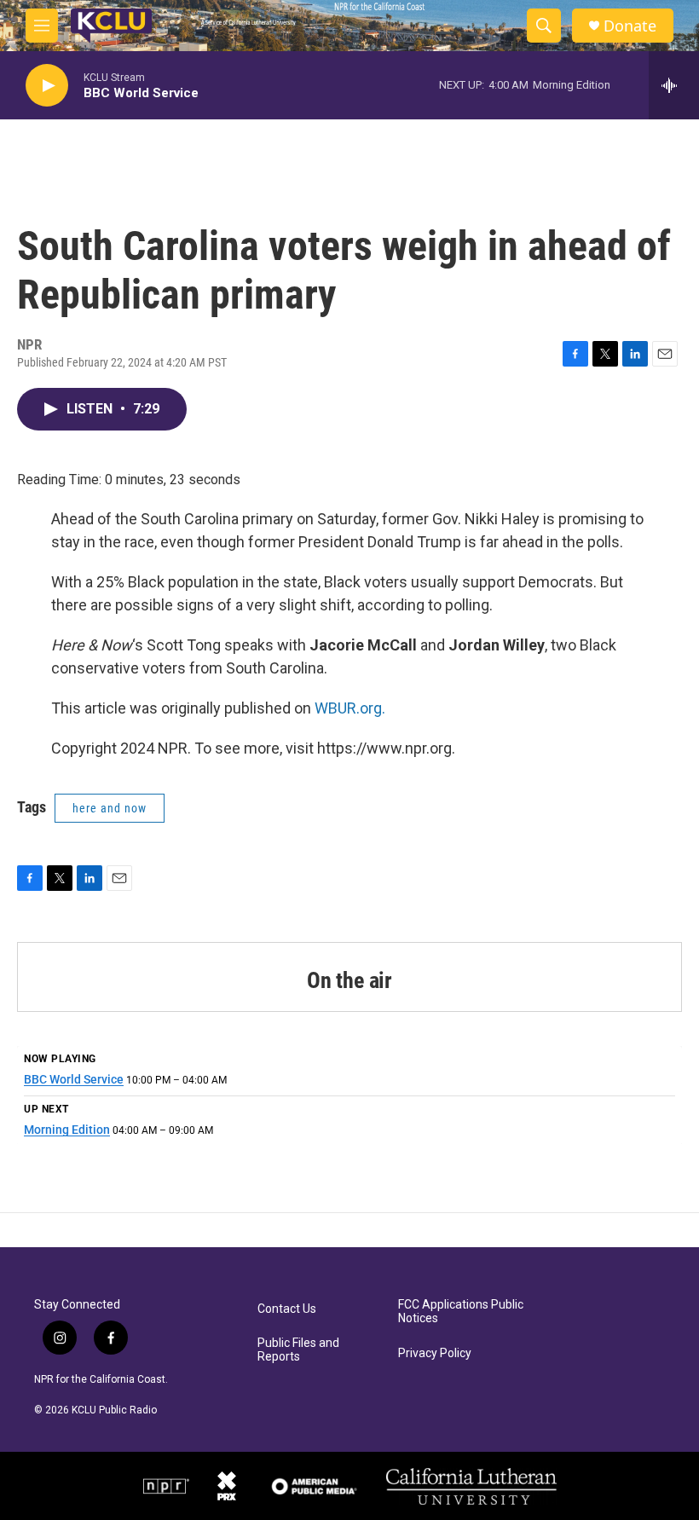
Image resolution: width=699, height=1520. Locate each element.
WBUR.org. (350, 708)
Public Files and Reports (298, 1350)
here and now (109, 808)
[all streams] (674, 85)
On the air (349, 980)
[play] (47, 85)
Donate (630, 26)
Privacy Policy (434, 1353)
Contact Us (286, 1309)
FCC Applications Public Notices (460, 1311)
